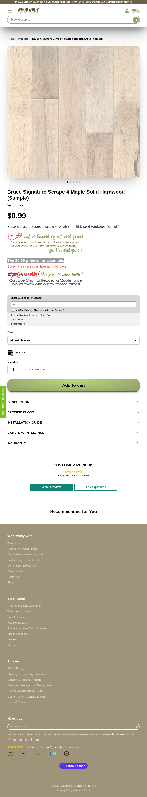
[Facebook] (9, 740)
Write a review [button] (51, 487)
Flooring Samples (17, 622)
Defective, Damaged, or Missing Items (29, 685)
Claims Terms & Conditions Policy (27, 696)
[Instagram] (26, 740)
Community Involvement (21, 565)
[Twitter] (14, 740)
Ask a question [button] (96, 487)
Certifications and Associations (25, 554)
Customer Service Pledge (22, 548)
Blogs (10, 582)
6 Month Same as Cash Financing (27, 628)
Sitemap (12, 645)
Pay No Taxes (15, 617)
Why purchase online (19, 611)
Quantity (12, 362)
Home (10, 38)
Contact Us (14, 576)
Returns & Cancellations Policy (25, 690)
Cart (136, 10)
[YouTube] (37, 740)
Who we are (14, 543)
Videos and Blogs (17, 633)
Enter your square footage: (26, 297)
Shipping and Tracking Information (27, 674)
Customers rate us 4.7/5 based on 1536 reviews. (53, 747)
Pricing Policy (15, 668)
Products (23, 38)
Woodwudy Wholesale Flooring (78, 785)
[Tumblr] (31, 740)
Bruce (20, 205)
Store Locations (16, 571)
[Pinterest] (20, 740)
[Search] (136, 20)
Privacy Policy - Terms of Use (73, 790)
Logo (28, 10)
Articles (11, 639)
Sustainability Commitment (23, 560)
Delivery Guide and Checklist (24, 679)
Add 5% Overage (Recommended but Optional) (39, 310)
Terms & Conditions (18, 702)
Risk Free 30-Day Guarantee (24, 605)
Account (127, 10)
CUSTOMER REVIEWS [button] (3, 401)
